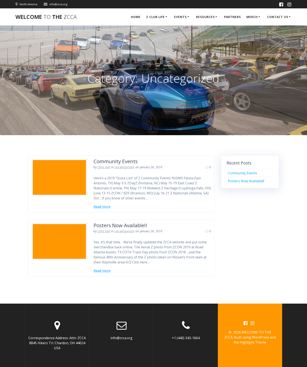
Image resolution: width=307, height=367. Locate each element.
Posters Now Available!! (120, 225)
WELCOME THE (46, 17)
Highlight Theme (253, 342)
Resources (205, 17)
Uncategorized (124, 167)
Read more (102, 206)
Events (180, 17)
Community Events (116, 161)
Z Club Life (155, 17)
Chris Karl (104, 167)
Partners (232, 17)
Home (136, 17)
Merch (252, 17)
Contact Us (277, 17)
